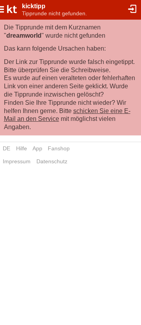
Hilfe (21, 148)
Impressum (17, 161)
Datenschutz (51, 161)
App (37, 148)
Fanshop (59, 148)
